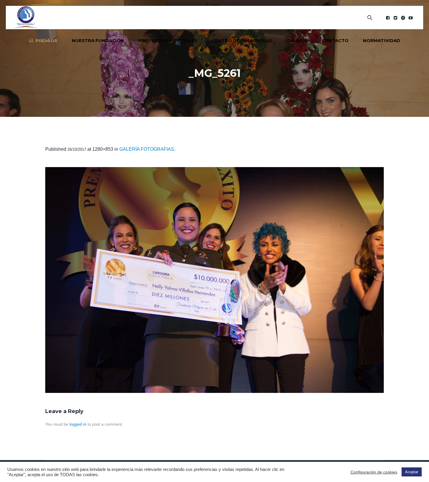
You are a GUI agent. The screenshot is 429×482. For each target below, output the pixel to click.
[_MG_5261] (214, 280)
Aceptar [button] (411, 472)
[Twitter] (395, 18)
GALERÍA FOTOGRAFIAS (146, 149)
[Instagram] (403, 18)
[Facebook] (388, 18)
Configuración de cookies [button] (373, 472)
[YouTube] (411, 18)
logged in (77, 424)
